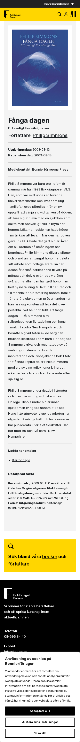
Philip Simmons (50, 135)
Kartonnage (21, 460)
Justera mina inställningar (40, 722)
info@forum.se (15, 651)
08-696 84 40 (15, 636)
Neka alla (40, 733)
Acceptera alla (40, 711)
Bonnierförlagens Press (50, 169)
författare (18, 564)
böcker (49, 556)
